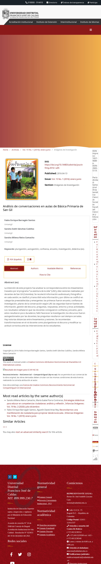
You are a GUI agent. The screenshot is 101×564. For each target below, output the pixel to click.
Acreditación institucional (21, 22)
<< (4, 427)
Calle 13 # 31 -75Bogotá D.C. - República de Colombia (78, 513)
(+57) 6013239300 (76, 535)
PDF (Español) (15, 259)
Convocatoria (95, 396)
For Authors (97, 274)
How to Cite (45, 274)
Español (97, 349)
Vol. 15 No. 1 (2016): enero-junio (36, 149)
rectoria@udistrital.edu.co (77, 503)
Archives (15, 149)
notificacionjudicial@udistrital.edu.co (80, 557)
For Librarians (97, 298)
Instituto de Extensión (46, 22)
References (75, 268)
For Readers (97, 252)
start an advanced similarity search (32, 432)
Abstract (14, 268)
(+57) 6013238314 (78, 529)
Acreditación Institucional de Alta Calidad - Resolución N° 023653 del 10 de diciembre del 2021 (21, 532)
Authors (34, 268)
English (97, 336)
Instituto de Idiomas (89, 22)
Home (5, 149)
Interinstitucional (69, 22)
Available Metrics (55, 268)
